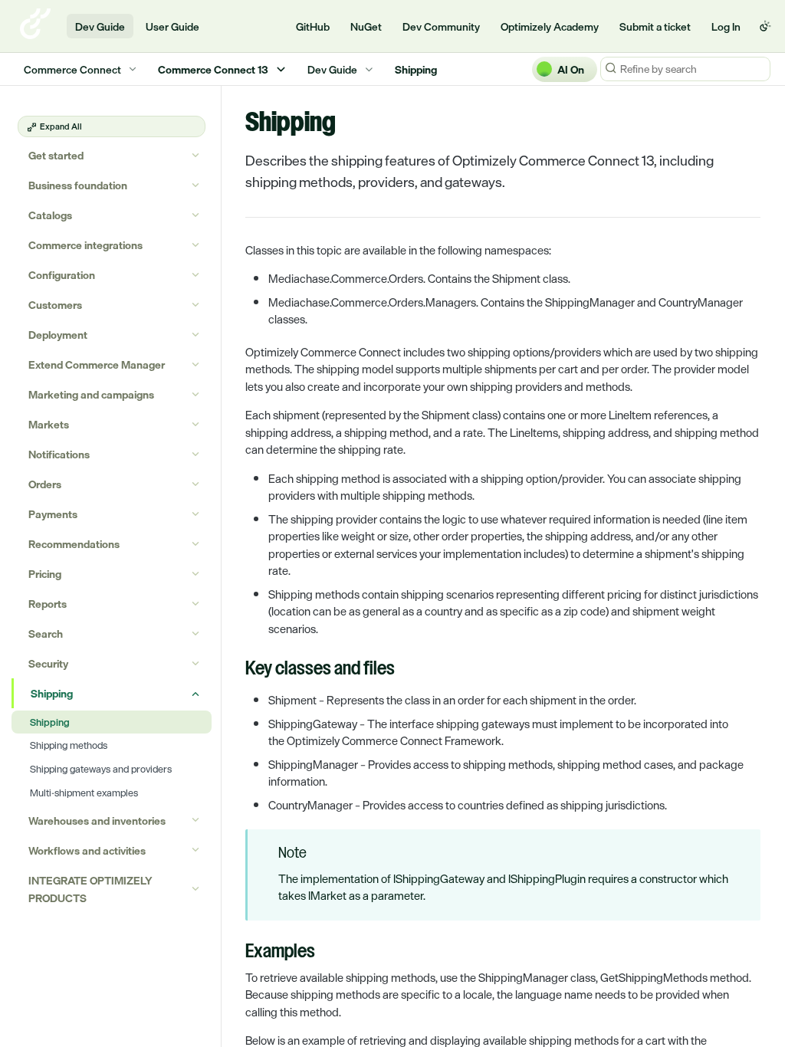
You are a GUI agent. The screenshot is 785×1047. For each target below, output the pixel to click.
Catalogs (50, 215)
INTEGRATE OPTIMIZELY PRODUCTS (90, 889)
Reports (47, 603)
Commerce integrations (85, 245)
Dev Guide (100, 26)
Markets (48, 424)
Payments (52, 514)
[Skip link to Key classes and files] (234, 669)
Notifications (59, 454)
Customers (55, 304)
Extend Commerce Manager (96, 364)
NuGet (366, 26)
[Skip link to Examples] (234, 952)
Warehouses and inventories (97, 820)
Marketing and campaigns (91, 394)
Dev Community (441, 26)
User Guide (172, 26)
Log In (726, 26)
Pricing (44, 574)
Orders (44, 484)
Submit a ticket (655, 26)
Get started (56, 155)
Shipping (52, 693)
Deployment (57, 334)
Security (48, 663)
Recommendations (74, 544)
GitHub (313, 26)
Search (45, 633)
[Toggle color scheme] (765, 26)
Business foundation (77, 185)
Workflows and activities (87, 850)
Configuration (61, 275)
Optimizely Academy (550, 26)
